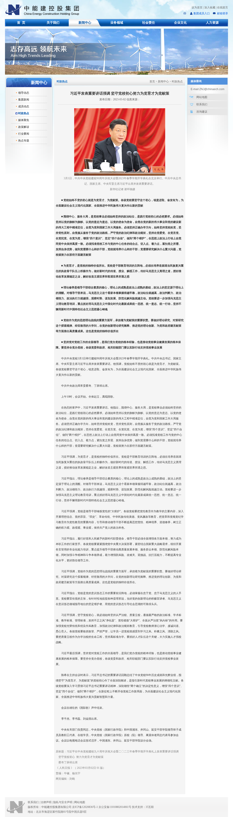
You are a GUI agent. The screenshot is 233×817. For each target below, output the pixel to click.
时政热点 (23, 113)
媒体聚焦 (23, 120)
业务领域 (116, 22)
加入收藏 (209, 7)
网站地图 (201, 97)
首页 (152, 81)
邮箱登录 (222, 13)
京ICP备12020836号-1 (85, 807)
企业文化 (180, 22)
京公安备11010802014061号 (115, 807)
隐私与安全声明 (62, 802)
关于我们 (53, 22)
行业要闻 (23, 133)
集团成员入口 (201, 13)
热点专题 (23, 140)
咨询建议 (201, 111)
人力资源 (212, 22)
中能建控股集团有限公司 (44, 10)
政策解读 (23, 127)
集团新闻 (23, 99)
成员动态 (23, 106)
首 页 (21, 22)
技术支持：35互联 (143, 807)
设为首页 (197, 7)
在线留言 (222, 7)
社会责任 (148, 22)
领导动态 (23, 92)
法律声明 (47, 802)
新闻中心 (85, 22)
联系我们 (201, 104)
